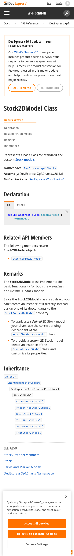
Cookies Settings (37, 544)
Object (9, 376)
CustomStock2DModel (26, 349)
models (29, 159)
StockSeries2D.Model (19, 313)
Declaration (11, 128)
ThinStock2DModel (28, 420)
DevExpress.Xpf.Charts (40, 168)
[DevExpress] (15, 3)
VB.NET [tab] (21, 205)
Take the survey (22, 88)
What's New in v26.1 (27, 52)
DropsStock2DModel (29, 414)
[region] (37, 523)
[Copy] (66, 212)
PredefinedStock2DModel (29, 334)
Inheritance (11, 146)
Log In (59, 3)
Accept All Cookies (36, 523)
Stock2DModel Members (21, 455)
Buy (49, 3)
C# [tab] (8, 205)
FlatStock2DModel (28, 432)
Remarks (9, 140)
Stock (19, 159)
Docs (7, 23)
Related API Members (18, 134)
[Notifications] (67, 3)
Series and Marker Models (23, 467)
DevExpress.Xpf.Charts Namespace (29, 473)
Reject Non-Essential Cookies (37, 534)
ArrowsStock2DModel (30, 426)
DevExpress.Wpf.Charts (45, 179)
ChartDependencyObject (24, 382)
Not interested (50, 88)
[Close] (66, 496)
